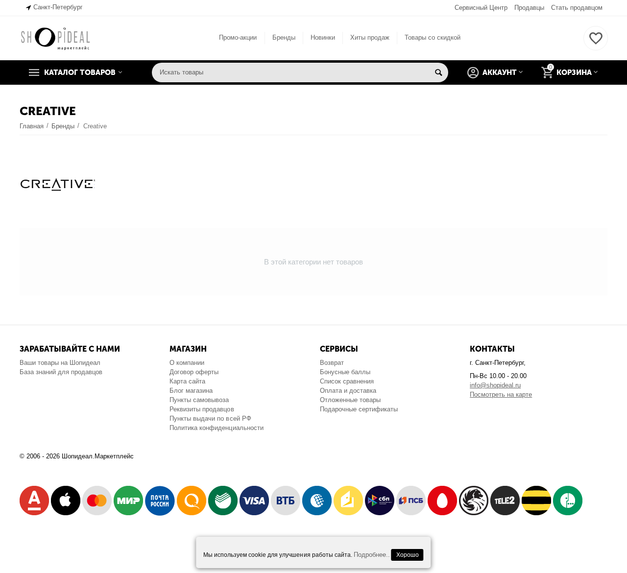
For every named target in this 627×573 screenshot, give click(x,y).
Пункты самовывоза (199, 400)
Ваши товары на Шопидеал (60, 362)
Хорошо (407, 554)
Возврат (332, 362)
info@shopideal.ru (495, 385)
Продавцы (529, 7)
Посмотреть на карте (501, 394)
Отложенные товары (350, 400)
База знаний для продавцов (61, 372)
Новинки (323, 37)
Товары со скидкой (432, 37)
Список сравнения (347, 381)
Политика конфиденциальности (216, 427)
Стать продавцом (577, 7)
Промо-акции (238, 37)
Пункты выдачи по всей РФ (210, 418)
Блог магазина (191, 390)
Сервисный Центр (481, 7)
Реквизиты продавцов (201, 409)
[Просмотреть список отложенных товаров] (595, 44)
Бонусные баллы (345, 372)
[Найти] (438, 72)
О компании (186, 362)
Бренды (283, 37)
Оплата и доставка (348, 390)
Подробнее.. (372, 554)
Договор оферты (193, 372)
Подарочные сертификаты (359, 409)
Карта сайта (187, 381)
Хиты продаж (369, 37)
